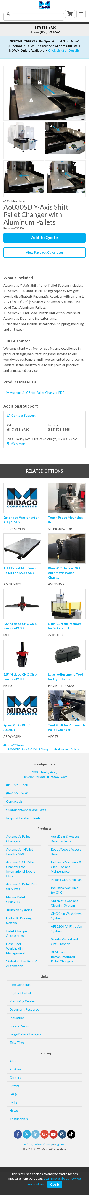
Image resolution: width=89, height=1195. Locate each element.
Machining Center (22, 1001)
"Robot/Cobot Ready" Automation (21, 963)
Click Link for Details (64, 50)
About (14, 1061)
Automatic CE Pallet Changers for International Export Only (20, 869)
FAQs (14, 1094)
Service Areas (19, 1026)
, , (44, 774)
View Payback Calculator (44, 252)
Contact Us (14, 801)
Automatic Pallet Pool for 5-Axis (21, 886)
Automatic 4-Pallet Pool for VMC (19, 851)
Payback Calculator (23, 993)
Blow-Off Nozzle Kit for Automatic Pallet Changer (66, 572)
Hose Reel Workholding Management (15, 948)
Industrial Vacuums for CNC (64, 890)
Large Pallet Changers (25, 1034)
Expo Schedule (20, 985)
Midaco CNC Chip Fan (66, 880)
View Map (18, 443)
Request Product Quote (23, 818)
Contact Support (23, 415)
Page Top (59, 1144)
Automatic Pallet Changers (18, 839)
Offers (14, 1086)
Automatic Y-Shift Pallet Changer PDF (37, 392)
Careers (15, 1077)
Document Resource (24, 1009)
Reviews (16, 1069)
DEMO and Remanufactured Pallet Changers (63, 956)
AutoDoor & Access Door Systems (65, 839)
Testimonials (19, 1119)
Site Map (47, 1144)
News (14, 1110)
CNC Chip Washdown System (66, 916)
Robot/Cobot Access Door (66, 851)
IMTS (14, 1102)
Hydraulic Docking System (19, 920)
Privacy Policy (32, 1144)
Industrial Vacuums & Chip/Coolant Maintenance (66, 866)
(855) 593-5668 (17, 785)
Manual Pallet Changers (15, 899)
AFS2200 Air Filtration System (66, 928)
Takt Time (17, 1042)
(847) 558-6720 (17, 793)
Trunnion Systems (19, 910)
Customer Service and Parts (26, 810)
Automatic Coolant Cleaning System (64, 903)
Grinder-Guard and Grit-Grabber (64, 941)
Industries (17, 1018)
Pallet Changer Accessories (16, 933)
